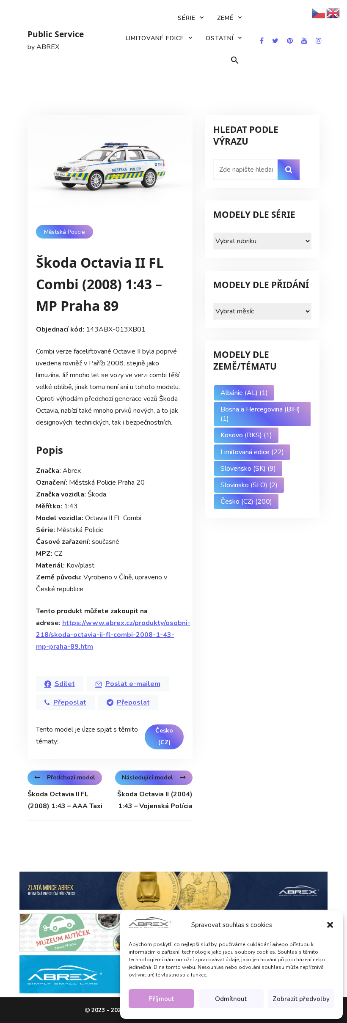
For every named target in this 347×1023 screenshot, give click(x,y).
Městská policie (64, 232)
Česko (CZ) (164, 736)
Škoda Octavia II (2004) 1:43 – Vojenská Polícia (155, 800)
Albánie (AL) (244, 393)
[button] (330, 925)
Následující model (147, 777)
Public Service (56, 34)
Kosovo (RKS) (246, 435)
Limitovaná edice (252, 452)
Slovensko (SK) (248, 468)
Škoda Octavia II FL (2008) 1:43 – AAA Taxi (65, 800)
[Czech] (319, 12)
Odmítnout (231, 999)
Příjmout (161, 999)
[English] (333, 12)
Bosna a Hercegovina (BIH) (260, 414)
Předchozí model (71, 777)
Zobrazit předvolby (301, 999)
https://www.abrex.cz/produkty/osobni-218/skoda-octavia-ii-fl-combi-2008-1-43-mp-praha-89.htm (113, 634)
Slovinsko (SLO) (249, 485)
